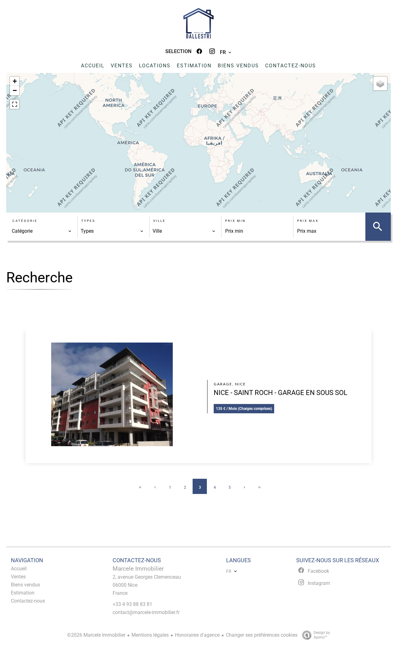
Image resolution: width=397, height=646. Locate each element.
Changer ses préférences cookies (261, 635)
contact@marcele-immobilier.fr (146, 612)
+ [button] (15, 81)
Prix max (308, 220)
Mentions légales (150, 635)
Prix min (235, 220)
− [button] (15, 90)
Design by (322, 634)
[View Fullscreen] (14, 104)
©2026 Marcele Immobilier (96, 635)
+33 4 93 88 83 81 (132, 604)
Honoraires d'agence (197, 635)
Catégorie (25, 220)
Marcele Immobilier (138, 568)
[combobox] (41, 231)
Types (88, 220)
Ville (159, 220)
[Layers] (380, 83)
